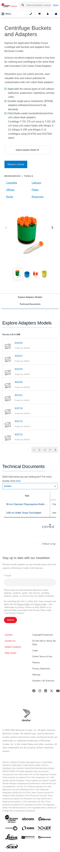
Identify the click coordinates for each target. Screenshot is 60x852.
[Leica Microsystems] (11, 838)
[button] (23, 5)
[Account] (48, 14)
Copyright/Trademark (42, 634)
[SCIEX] (11, 847)
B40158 (18, 382)
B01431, (19, 395)
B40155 (18, 369)
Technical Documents (30, 304)
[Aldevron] (44, 819)
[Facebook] (33, 691)
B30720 (18, 434)
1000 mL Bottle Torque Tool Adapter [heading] (23, 512)
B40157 (18, 356)
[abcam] (28, 820)
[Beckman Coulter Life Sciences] (9, 5)
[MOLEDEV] (28, 838)
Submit (10, 620)
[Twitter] (51, 691)
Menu (8, 13)
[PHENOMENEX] (44, 838)
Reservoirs (38, 196)
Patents (36, 662)
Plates (35, 189)
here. (18, 481)
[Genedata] (11, 829)
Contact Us (10, 641)
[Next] (52, 227)
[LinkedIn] (45, 691)
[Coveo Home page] (48, 527)
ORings (10, 189)
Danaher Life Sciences (43, 680)
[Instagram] (39, 691)
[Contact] (31, 14)
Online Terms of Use (42, 656)
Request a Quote (16, 164)
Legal (35, 650)
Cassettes (11, 182)
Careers (9, 634)
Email (7, 575)
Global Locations (13, 647)
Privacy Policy (23, 604)
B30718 (18, 408)
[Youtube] (58, 691)
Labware (36, 182)
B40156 (18, 343)
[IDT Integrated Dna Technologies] (44, 829)
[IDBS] (28, 829)
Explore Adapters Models (30, 297)
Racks (9, 196)
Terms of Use (40, 604)
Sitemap (36, 674)
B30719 (18, 421)
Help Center (10, 653)
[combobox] (35, 5)
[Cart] (39, 14)
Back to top (50, 544)
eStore (55, 5)
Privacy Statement (41, 668)
